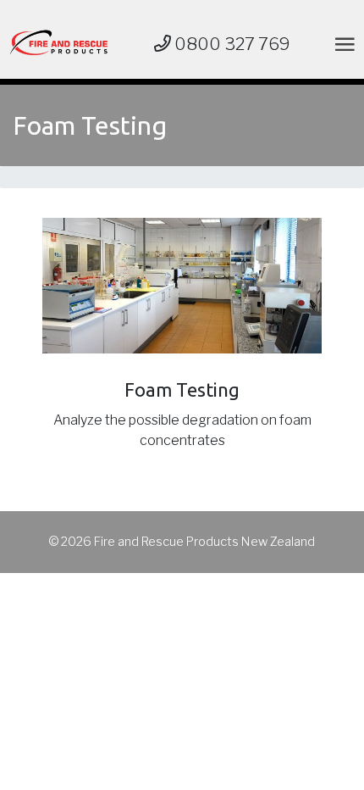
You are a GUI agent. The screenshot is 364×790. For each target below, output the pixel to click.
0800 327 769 (230, 44)
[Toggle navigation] (341, 43)
